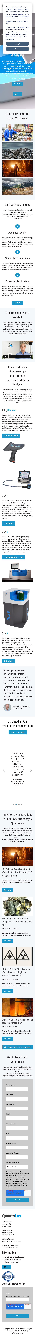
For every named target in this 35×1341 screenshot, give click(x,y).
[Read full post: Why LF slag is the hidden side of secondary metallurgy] (17, 1007)
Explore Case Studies (17, 732)
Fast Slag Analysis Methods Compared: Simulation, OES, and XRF (17, 921)
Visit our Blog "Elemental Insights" (19, 1047)
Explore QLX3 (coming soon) (13, 557)
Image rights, (14, 1257)
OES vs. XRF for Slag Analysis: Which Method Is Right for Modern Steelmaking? (16, 972)
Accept (17, 44)
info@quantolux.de (7, 1230)
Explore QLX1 (8, 523)
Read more (7, 890)
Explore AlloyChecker (11, 436)
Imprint (7, 1257)
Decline (17, 49)
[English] (17, 94)
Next (17, 1315)
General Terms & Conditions (13, 1259)
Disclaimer (21, 1257)
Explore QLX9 (8, 661)
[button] (13, 804)
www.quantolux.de (7, 1233)
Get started (17, 84)
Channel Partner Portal (11, 1262)
